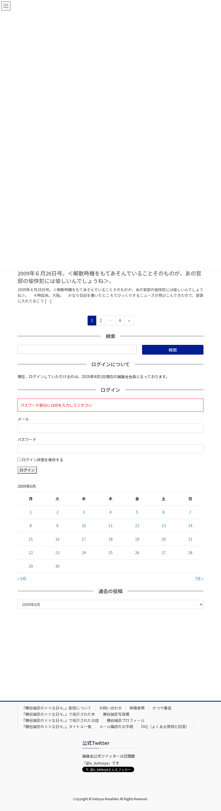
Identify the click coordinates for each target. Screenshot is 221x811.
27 (163, 552)
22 (31, 552)
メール (23, 419)
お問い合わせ (110, 708)
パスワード (27, 439)
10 (84, 525)
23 (57, 552)
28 (190, 552)
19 (137, 539)
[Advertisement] (110, 653)
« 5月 (22, 578)
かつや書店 (162, 708)
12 (137, 525)
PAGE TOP (211, 781)
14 (190, 525)
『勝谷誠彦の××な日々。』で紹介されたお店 (60, 720)
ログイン (27, 470)
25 (110, 552)
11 (110, 525)
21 (190, 539)
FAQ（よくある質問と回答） (165, 726)
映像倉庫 (137, 708)
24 (84, 552)
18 (110, 539)
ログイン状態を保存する (42, 459)
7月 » (199, 578)
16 (57, 539)
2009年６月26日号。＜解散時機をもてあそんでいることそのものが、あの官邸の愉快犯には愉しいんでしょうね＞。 (109, 277)
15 (31, 539)
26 (137, 552)
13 (163, 525)
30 (57, 566)
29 (31, 566)
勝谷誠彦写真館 (116, 714)
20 (163, 539)
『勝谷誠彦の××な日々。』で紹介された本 (58, 714)
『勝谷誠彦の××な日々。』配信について (56, 708)
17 (84, 539)
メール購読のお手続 (116, 726)
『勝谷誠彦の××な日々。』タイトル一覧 (56, 726)
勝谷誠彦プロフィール (125, 720)
